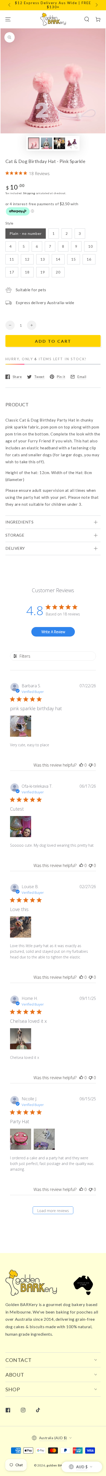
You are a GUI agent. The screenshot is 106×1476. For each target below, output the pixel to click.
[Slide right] (96, 5)
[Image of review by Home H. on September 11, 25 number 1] (20, 1038)
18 (27, 272)
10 (90, 246)
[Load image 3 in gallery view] (59, 143)
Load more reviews (53, 1210)
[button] (86, 19)
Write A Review (53, 631)
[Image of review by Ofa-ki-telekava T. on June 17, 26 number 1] (20, 826)
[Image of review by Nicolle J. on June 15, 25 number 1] (20, 1139)
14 (58, 259)
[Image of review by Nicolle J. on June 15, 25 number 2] (44, 1139)
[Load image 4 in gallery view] (72, 143)
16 (89, 259)
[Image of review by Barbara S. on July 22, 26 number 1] (20, 726)
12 (27, 259)
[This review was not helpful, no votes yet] (90, 765)
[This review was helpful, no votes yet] (81, 765)
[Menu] (8, 19)
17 (12, 272)
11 (12, 259)
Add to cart (53, 341)
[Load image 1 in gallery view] (33, 143)
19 (42, 272)
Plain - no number (26, 233)
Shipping (29, 193)
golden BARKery (59, 1465)
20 (58, 272)
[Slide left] (9, 5)
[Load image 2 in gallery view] (46, 143)
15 (73, 259)
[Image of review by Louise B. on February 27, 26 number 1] (20, 927)
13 (42, 259)
